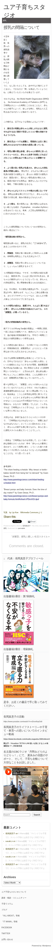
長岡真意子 (27, 526)
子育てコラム (7, 904)
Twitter (5, 933)
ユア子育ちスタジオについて (13, 892)
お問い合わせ (7, 939)
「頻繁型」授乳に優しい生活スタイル (29, 536)
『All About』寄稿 (10, 916)
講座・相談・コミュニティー (13, 898)
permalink (21, 528)
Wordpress (46, 946)
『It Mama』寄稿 (9, 921)
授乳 (4, 20)
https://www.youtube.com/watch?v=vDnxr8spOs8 (23, 722)
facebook (6, 927)
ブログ (4, 910)
